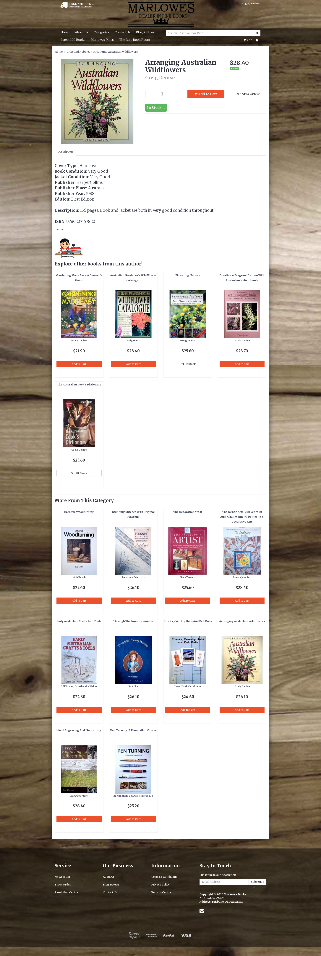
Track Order (63, 884)
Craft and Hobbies (78, 51)
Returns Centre (161, 892)
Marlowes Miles (102, 39)
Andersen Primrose (133, 577)
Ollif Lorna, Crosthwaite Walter (79, 686)
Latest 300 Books (73, 39)
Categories (101, 32)
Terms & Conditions (164, 876)
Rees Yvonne (187, 577)
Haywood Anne (78, 795)
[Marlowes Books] (160, 14)
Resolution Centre (66, 892)
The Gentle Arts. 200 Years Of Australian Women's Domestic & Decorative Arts (242, 516)
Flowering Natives (187, 275)
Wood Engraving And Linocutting (79, 730)
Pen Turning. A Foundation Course (133, 730)
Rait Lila (133, 686)
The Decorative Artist (187, 512)
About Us (81, 32)
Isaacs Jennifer (242, 577)
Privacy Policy (160, 884)
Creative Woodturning (79, 512)
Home (65, 32)
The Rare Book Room (134, 39)
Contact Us (122, 32)
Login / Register (251, 3)
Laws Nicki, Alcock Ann (187, 686)
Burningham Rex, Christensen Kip (133, 795)
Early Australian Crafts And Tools (79, 621)
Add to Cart (207, 94)
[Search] (257, 33)
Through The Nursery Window (133, 621)
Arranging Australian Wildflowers (115, 51)
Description (65, 151)
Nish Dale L (79, 577)
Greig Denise (79, 340)
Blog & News (145, 32)
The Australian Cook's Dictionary (79, 384)
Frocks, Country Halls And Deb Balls (188, 621)
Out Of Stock (187, 364)
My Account (62, 876)
